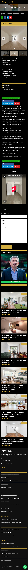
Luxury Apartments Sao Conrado (7, 535)
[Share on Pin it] (10, 17)
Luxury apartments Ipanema (6, 511)
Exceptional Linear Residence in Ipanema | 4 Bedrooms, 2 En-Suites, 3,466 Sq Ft (14, 414)
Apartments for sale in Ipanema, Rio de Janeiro (10, 498)
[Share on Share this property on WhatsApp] (2, 17)
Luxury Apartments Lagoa (6, 560)
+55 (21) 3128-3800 (7, 463)
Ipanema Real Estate (5, 508)
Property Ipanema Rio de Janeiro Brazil (9, 495)
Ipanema (13, 60)
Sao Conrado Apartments (6, 525)
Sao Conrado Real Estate (6, 532)
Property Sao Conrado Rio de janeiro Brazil (9, 519)
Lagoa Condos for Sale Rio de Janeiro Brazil (9, 553)
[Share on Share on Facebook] (5, 17)
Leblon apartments (4, 477)
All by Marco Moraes (14, 284)
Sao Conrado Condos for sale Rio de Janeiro (10, 529)
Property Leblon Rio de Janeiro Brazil (8, 470)
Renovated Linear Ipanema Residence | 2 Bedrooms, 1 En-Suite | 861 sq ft (13, 441)
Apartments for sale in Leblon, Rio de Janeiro (10, 474)
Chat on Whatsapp (15, 281)
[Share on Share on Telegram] (8, 17)
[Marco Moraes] (14, 267)
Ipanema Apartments (5, 501)
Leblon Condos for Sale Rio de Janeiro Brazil (9, 480)
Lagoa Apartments (4, 550)
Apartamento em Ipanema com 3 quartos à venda (14, 336)
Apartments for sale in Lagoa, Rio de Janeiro (9, 546)
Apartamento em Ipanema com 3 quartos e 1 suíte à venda (14, 311)
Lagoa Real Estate (4, 556)
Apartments (13, 58)
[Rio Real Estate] (6, 2)
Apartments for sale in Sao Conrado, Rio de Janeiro (11, 522)
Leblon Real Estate (4, 484)
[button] (24, 38)
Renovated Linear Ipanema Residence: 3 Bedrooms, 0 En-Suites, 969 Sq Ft (13, 387)
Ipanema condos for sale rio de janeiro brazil (10, 504)
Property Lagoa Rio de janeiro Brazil (8, 543)
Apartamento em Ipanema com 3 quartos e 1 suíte (14, 361)
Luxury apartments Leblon (6, 487)
